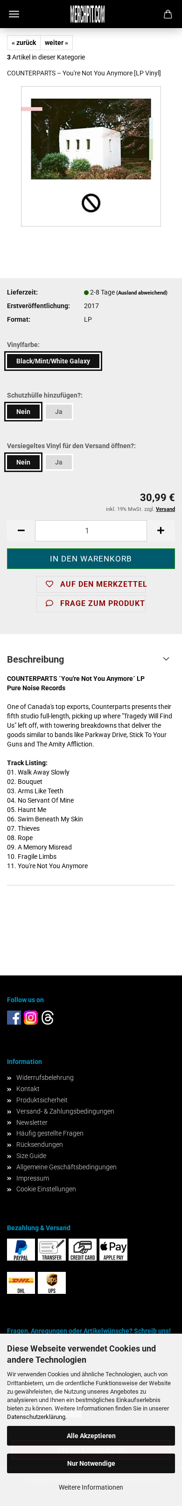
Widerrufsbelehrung (45, 1077)
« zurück (24, 42)
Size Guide (31, 1155)
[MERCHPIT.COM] (91, 14)
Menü (14, 14)
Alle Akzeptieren (91, 1436)
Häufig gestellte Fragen (50, 1133)
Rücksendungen (39, 1144)
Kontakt (28, 1089)
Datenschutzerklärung (36, 1416)
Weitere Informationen (91, 1487)
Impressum (32, 1178)
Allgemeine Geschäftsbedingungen (66, 1167)
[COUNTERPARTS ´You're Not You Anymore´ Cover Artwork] (91, 156)
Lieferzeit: (22, 292)
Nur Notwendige (91, 1463)
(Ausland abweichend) (142, 293)
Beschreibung (35, 659)
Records (52, 688)
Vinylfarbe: (23, 344)
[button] (21, 530)
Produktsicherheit (42, 1100)
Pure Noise (23, 688)
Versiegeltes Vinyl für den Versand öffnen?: (71, 446)
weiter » (56, 42)
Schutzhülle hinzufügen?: (45, 395)
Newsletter (32, 1122)
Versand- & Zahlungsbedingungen (65, 1111)
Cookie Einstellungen (46, 1189)
